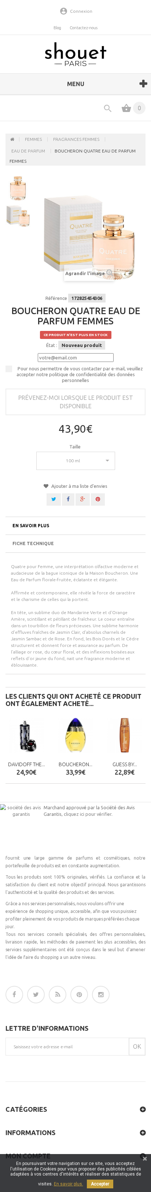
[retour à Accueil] (12, 139)
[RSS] (57, 994)
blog (57, 28)
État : (51, 345)
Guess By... (125, 764)
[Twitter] (36, 994)
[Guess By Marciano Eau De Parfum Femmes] (125, 735)
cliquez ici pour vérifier (87, 814)
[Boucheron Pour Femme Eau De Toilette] (75, 735)
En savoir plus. (68, 1184)
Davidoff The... (26, 764)
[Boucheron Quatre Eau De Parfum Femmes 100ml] (17, 214)
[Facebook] (14, 994)
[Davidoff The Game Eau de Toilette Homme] (26, 735)
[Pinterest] (79, 994)
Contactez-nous (83, 28)
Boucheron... (75, 764)
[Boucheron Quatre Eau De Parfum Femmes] (17, 188)
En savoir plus (30, 525)
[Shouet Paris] (75, 54)
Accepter (100, 1184)
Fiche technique (33, 543)
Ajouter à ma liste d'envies (78, 486)
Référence (56, 298)
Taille (75, 446)
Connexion (81, 11)
